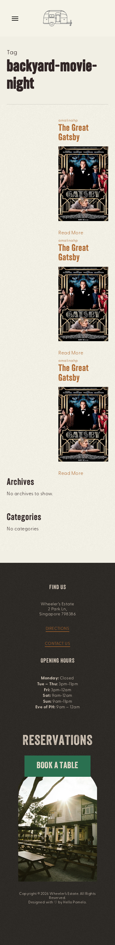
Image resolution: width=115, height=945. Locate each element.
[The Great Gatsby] (83, 224)
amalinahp (68, 120)
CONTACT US (57, 644)
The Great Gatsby (73, 133)
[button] (15, 18)
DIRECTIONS (58, 629)
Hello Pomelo (74, 902)
